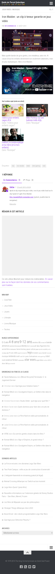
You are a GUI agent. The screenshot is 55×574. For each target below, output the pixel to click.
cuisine (11, 346)
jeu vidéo (14, 353)
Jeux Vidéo (6, 9)
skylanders (21, 360)
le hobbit (35, 353)
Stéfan (12, 187)
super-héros (39, 360)
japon (37, 349)
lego (29, 352)
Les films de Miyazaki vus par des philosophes (21, 502)
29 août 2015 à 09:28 (24, 187)
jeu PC (9, 353)
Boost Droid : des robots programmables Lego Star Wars (26, 514)
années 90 (43, 342)
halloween (13, 349)
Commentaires (13, 180)
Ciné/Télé (8, 300)
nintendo (12, 356)
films (8, 349)
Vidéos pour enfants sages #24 (10, 119)
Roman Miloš (9, 392)
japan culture (30, 349)
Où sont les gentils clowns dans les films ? (29, 434)
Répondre (13, 204)
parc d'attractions (31, 356)
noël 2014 (22, 356)
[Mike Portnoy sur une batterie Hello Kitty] (37, 110)
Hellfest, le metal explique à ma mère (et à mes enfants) (12, 145)
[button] (27, 40)
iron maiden (20, 166)
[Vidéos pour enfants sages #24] (13, 110)
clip (13, 166)
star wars (30, 359)
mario (40, 353)
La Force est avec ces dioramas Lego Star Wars (22, 463)
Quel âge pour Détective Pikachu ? (17, 520)
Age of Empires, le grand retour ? (31, 440)
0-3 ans (5, 342)
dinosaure (17, 346)
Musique (16, 9)
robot (47, 356)
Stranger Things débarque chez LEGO (18, 508)
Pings (29, 180)
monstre (49, 353)
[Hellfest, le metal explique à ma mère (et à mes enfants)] (13, 135)
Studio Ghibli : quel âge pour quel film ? (35, 401)
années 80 (36, 342)
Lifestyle (7, 317)
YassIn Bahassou (10, 377)
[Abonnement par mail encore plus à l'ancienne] (29, 566)
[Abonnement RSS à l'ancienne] (25, 566)
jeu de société (43, 349)
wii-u (49, 360)
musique (5, 356)
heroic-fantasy (21, 349)
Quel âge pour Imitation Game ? (27, 386)
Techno (7, 329)
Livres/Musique (10, 323)
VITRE (6, 434)
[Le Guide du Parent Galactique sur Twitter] (33, 566)
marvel (44, 353)
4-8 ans (14, 342)
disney (24, 346)
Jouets (6, 312)
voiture (46, 360)
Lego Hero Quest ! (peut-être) (15, 487)
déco (38, 346)
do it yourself (31, 346)
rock (44, 166)
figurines (43, 346)
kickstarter (24, 353)
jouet (19, 353)
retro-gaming (36, 166)
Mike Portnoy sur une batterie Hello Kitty (35, 119)
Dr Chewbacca (10, 26)
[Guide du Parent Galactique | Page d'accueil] (17, 3)
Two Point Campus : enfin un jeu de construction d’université (27, 469)
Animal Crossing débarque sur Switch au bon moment (24, 481)
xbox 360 (5, 363)
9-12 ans (26, 342)
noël (18, 356)
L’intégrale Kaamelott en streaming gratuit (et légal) (23, 475)
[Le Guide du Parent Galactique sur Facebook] (21, 566)
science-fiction (12, 360)
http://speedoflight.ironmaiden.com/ (22, 197)
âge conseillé (11, 363)
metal (28, 166)
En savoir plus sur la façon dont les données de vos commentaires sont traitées (27, 282)
